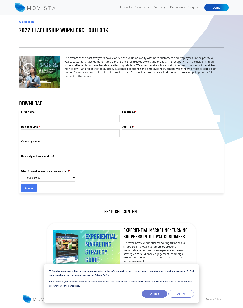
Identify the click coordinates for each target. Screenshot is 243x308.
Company (159, 7)
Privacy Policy (213, 299)
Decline (181, 293)
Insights (193, 7)
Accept (154, 293)
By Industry (142, 7)
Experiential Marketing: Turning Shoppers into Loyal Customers (155, 233)
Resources (176, 7)
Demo (216, 7)
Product (125, 7)
